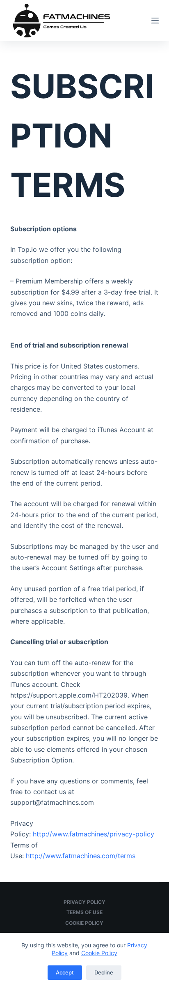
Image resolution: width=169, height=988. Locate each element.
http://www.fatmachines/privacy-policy (93, 834)
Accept (65, 972)
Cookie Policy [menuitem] (84, 923)
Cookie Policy (99, 952)
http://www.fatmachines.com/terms (80, 856)
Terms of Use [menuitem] (84, 912)
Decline (103, 972)
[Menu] (155, 20)
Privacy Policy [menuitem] (84, 902)
